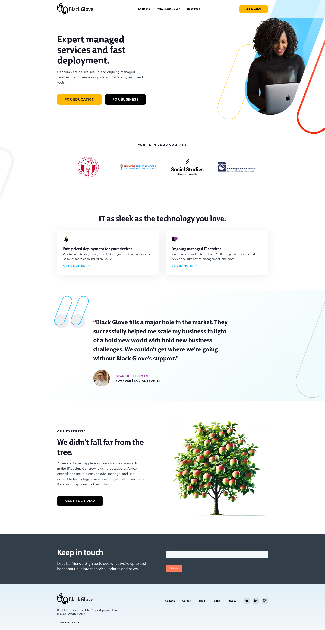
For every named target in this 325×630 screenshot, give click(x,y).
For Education (79, 99)
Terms (216, 600)
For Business (125, 99)
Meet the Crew (80, 501)
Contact (170, 600)
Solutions (144, 9)
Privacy (231, 600)
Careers (187, 600)
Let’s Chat (253, 9)
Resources (193, 9)
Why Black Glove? (168, 9)
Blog (202, 600)
